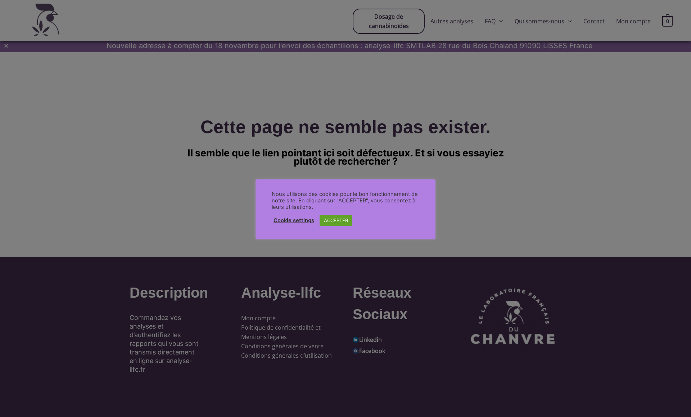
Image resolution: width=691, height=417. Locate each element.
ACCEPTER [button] (336, 220)
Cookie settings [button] (294, 220)
